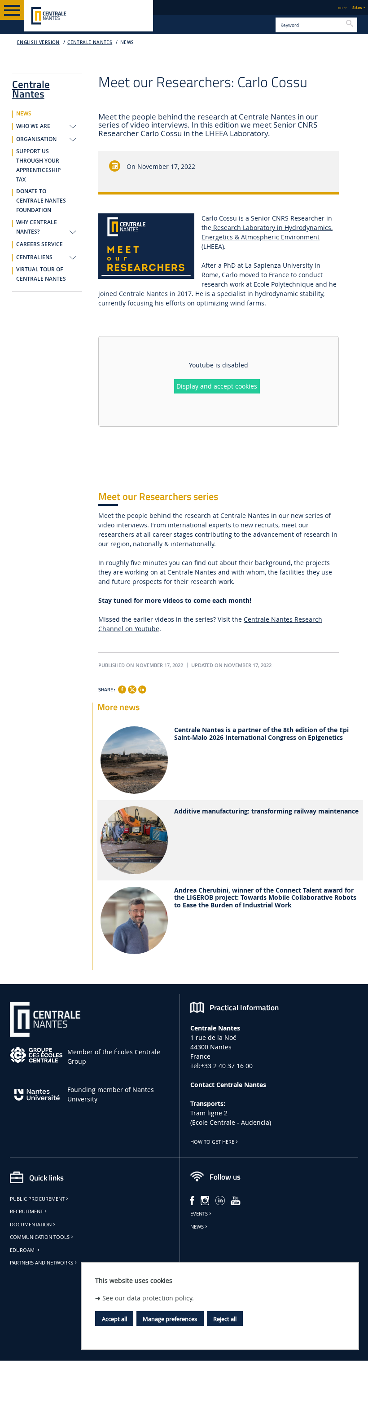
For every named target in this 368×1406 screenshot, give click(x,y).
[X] (132, 688)
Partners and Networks (41, 1263)
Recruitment (26, 1211)
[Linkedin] (142, 689)
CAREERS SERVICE (39, 244)
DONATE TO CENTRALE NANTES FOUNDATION (41, 201)
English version (38, 42)
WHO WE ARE (33, 126)
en (340, 7)
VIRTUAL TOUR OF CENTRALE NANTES (41, 274)
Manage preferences (170, 1319)
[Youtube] (236, 1199)
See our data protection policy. (148, 1298)
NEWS (127, 42)
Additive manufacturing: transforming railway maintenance (266, 811)
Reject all (225, 1319)
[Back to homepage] (88, 15)
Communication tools (40, 1237)
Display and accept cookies (216, 386)
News (197, 1227)
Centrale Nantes (89, 42)
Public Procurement (37, 1199)
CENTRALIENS (34, 257)
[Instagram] (205, 1199)
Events (199, 1214)
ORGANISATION (36, 139)
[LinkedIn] (220, 1199)
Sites (357, 7)
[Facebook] (122, 689)
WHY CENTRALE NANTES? (36, 227)
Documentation (31, 1224)
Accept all (114, 1319)
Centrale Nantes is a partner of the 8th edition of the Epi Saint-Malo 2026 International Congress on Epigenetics (261, 734)
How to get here (212, 1142)
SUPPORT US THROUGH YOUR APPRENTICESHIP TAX (38, 165)
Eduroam (23, 1250)
